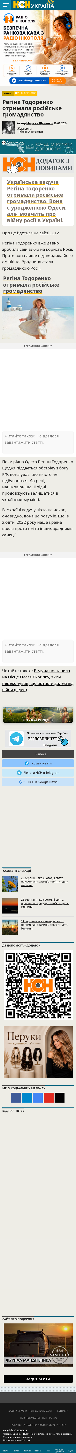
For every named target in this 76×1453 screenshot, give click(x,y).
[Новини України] (33, 4)
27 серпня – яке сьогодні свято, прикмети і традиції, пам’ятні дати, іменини (45, 924)
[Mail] (60, 1098)
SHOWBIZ (8, 93)
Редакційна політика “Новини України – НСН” (38, 1424)
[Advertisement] (38, 390)
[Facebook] (16, 1098)
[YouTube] (49, 1098)
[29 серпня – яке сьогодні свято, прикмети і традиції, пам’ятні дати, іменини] (10, 884)
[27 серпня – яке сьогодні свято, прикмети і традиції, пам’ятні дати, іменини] (10, 927)
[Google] (38, 1098)
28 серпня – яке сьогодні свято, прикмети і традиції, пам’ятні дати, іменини (45, 903)
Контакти (62, 1410)
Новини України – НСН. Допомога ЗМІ (29, 1410)
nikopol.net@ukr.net (31, 131)
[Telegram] (27, 1098)
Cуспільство (28, 93)
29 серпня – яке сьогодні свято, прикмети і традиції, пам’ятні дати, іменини (45, 881)
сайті (44, 233)
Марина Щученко (39, 123)
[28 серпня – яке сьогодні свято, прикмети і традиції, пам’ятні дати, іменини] (10, 906)
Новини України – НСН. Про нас (38, 1417)
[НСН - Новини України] (38, 739)
